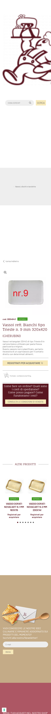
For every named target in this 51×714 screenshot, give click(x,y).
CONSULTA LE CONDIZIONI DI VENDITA (25, 401)
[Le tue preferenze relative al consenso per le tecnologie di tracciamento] (4, 710)
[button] (17, 522)
